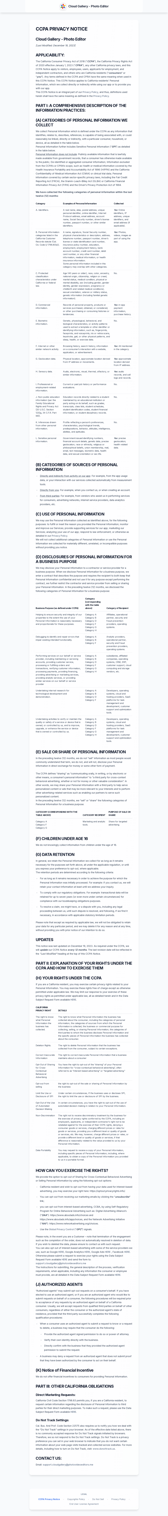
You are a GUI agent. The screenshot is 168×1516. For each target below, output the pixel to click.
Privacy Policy (90, 92)
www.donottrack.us (104, 1448)
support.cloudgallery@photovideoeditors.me (61, 1263)
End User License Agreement (84, 1504)
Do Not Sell (98, 1499)
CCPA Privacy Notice (49, 1499)
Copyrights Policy (76, 1499)
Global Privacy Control (61, 1229)
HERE (73, 999)
